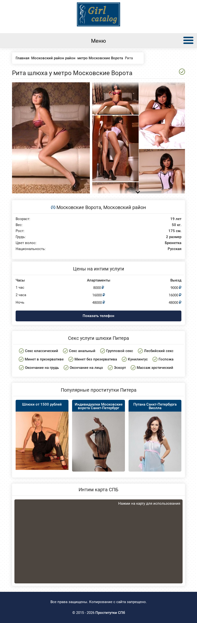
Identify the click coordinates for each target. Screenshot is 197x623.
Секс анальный (82, 351)
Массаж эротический (155, 367)
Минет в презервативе (44, 359)
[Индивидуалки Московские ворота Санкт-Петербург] (98, 451)
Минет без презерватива (95, 359)
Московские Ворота (78, 207)
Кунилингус (138, 359)
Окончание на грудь (42, 367)
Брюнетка (173, 243)
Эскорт (120, 367)
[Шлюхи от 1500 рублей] (42, 441)
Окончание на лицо (86, 367)
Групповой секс (119, 351)
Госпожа (166, 359)
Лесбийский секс (158, 351)
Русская (174, 249)
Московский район (124, 207)
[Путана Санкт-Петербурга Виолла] (155, 451)
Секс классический (41, 351)
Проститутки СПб (110, 613)
